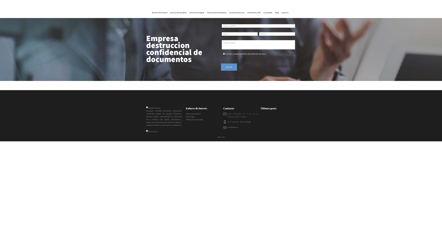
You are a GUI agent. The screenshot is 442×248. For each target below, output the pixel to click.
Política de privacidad (194, 119)
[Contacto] (285, 7)
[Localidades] (268, 7)
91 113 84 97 (233, 122)
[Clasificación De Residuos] (216, 7)
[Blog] (277, 7)
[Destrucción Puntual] (159, 7)
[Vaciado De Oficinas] (237, 7)
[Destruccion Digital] (197, 7)
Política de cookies (193, 114)
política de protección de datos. (253, 54)
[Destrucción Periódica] (178, 7)
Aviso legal (190, 117)
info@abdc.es (233, 127)
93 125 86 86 (245, 122)
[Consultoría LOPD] (254, 7)
